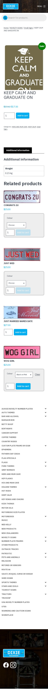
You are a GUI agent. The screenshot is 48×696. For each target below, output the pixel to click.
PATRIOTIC (7, 553)
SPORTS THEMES (9, 582)
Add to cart (22, 115)
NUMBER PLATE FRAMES (12, 541)
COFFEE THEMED (9, 437)
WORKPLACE (7, 615)
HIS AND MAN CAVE (10, 483)
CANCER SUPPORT (10, 433)
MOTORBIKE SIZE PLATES (13, 512)
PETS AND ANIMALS (11, 557)
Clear (37, 374)
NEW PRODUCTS (9, 529)
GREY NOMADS (8, 470)
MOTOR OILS (7, 508)
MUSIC (5, 520)
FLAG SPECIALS (9, 458)
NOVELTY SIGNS (16, 28)
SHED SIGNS (7, 578)
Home (6, 28)
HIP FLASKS (7, 478)
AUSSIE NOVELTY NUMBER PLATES (17, 409)
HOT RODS (6, 491)
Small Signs (28, 28)
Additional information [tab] (17, 150)
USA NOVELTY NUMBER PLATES (16, 602)
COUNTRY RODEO (9, 441)
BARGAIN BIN (8, 420)
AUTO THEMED (8, 412)
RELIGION (6, 561)
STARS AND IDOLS (10, 586)
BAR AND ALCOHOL (10, 416)
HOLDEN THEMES (9, 487)
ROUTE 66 (6, 569)
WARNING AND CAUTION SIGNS (16, 611)
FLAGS (5, 462)
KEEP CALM (32, 127)
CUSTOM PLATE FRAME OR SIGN (16, 446)
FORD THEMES (8, 466)
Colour (10, 218)
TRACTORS (6, 594)
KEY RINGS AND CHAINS (13, 499)
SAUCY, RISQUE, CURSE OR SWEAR (17, 574)
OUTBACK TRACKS (10, 549)
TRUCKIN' (6, 598)
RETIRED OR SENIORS (11, 565)
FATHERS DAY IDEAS (11, 454)
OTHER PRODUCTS (10, 545)
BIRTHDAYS (7, 428)
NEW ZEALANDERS (10, 533)
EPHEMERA (6, 449)
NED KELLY (6, 524)
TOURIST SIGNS (9, 590)
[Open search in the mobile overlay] (24, 18)
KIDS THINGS (8, 503)
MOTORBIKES (8, 516)
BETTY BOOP (7, 424)
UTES (4, 606)
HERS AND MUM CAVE (19, 127)
